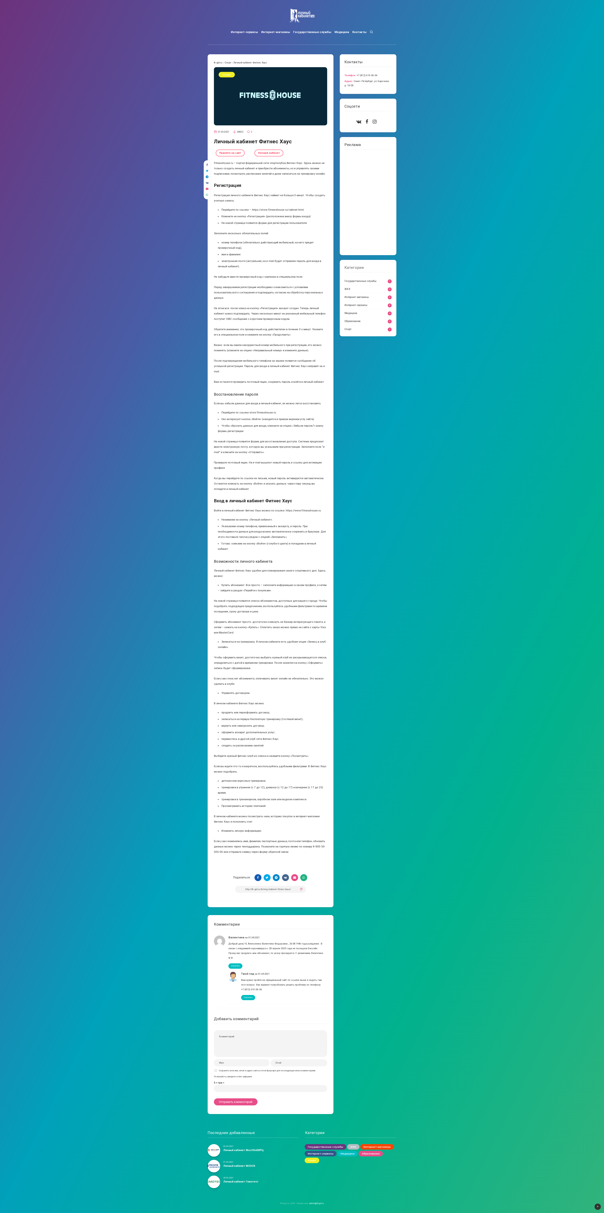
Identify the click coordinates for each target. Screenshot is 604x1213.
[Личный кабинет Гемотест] (214, 1182)
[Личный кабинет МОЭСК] (214, 1166)
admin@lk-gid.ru (316, 1203)
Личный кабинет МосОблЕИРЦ (243, 1150)
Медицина (342, 32)
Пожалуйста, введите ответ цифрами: (233, 1076)
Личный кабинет (269, 152)
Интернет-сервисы (244, 32)
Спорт (227, 74)
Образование (352, 321)
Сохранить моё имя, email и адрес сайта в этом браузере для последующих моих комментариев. (267, 1070)
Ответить (235, 966)
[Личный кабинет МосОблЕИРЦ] (214, 1150)
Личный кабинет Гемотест (241, 1181)
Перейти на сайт (230, 152)
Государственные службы (312, 32)
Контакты (359, 32)
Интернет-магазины (275, 32)
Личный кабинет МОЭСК (239, 1165)
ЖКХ (347, 289)
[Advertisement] (368, 203)
